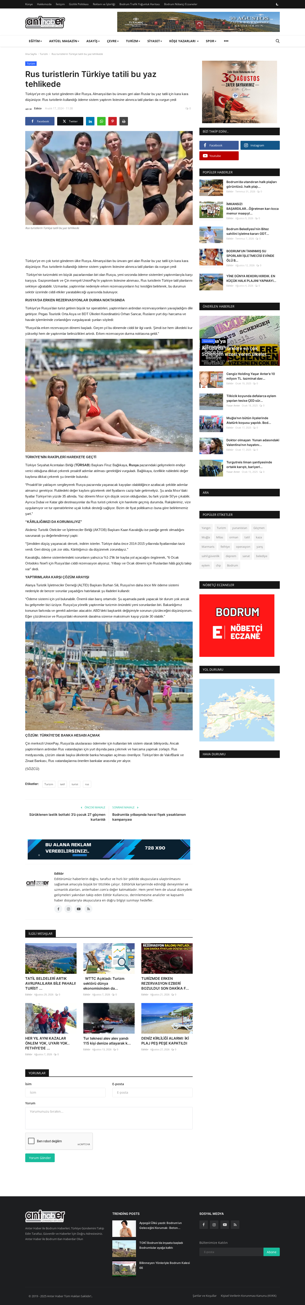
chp (218, 565)
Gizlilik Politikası (79, 4)
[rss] (235, 1224)
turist (75, 784)
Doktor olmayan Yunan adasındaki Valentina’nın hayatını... (252, 442)
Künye (29, 4)
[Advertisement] (109, 243)
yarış (260, 547)
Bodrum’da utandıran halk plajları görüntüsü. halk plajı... (251, 184)
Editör (38, 108)
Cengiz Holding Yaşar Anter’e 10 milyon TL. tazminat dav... (250, 376)
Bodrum (232, 565)
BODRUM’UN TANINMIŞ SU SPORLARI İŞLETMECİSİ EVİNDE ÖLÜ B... (250, 255)
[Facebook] (203, 1224)
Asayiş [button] (92, 41)
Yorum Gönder (40, 1158)
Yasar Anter (233, 405)
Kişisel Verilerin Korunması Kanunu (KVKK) (248, 1296)
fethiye (225, 547)
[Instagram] (214, 1224)
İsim (28, 1084)
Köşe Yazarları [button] (182, 41)
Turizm (44, 54)
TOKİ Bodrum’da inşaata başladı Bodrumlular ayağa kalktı (161, 1245)
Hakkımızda (44, 4)
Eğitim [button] (34, 41)
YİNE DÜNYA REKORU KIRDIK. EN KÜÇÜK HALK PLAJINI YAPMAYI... (251, 278)
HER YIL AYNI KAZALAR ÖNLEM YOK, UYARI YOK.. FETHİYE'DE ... (47, 1043)
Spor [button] (210, 41)
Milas (219, 537)
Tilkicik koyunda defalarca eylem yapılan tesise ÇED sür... (251, 398)
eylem (206, 565)
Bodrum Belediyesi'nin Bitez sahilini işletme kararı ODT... (247, 231)
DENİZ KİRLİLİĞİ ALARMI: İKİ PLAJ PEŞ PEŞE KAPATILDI (165, 1040)
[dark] (277, 4)
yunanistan (239, 528)
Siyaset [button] (153, 41)
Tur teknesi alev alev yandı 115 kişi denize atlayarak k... (107, 1040)
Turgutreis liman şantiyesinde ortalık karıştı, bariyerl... (249, 464)
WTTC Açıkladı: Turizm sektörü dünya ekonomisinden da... (103, 983)
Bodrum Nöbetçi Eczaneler (180, 4)
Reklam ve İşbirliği (104, 4)
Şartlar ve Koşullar (205, 1296)
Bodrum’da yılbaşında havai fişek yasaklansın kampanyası (149, 817)
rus (87, 784)
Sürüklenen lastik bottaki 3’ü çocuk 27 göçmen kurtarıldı (67, 817)
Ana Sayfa (31, 54)
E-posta (118, 1084)
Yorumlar (37, 1073)
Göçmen (259, 528)
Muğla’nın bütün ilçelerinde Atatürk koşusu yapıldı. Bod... (248, 420)
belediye (261, 556)
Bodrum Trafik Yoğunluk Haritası (139, 4)
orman (233, 537)
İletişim (60, 4)
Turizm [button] (132, 41)
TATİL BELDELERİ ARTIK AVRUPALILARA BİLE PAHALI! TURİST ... (50, 983)
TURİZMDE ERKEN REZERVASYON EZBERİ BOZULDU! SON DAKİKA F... (165, 983)
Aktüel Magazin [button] (63, 41)
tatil (62, 784)
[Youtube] (224, 1224)
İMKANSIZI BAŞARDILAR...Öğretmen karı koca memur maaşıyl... (252, 208)
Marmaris (208, 547)
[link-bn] (198, 22)
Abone (271, 1252)
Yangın (206, 528)
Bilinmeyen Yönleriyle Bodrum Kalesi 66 (164, 1265)
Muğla (206, 537)
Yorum (30, 1103)
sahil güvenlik (210, 556)
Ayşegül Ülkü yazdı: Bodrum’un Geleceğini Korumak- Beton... (160, 1225)
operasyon (243, 547)
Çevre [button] (112, 41)
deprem (231, 556)
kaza (259, 537)
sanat (246, 556)
